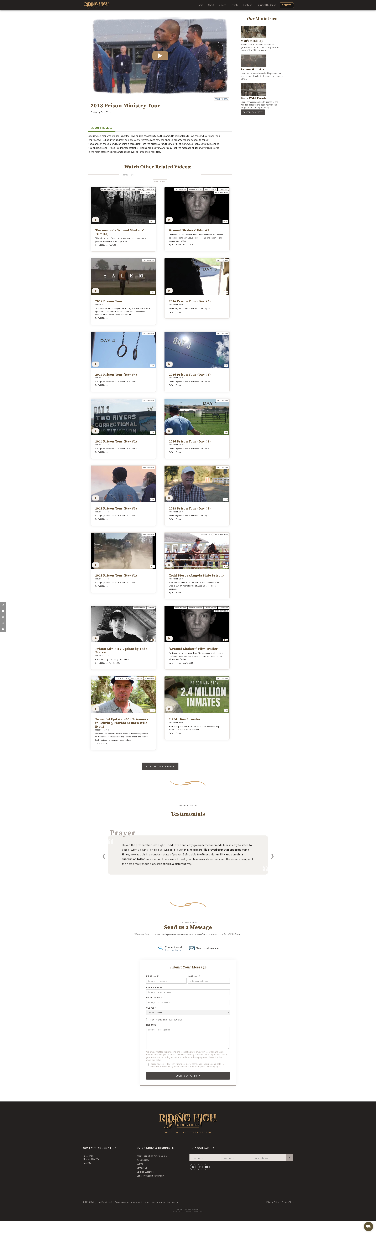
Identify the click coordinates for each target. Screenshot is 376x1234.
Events (234, 4)
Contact (247, 4)
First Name (152, 976)
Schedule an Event (252, 112)
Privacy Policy (272, 1202)
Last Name (194, 976)
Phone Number (154, 998)
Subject (151, 1008)
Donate (286, 5)
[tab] (101, 128)
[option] (188, 859)
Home (200, 4)
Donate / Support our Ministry (150, 1175)
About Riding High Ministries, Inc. (152, 1155)
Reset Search (160, 181)
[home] (96, 5)
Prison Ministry (221, 99)
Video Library (143, 1159)
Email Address (154, 987)
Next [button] (272, 855)
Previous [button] (103, 855)
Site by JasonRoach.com (188, 1210)
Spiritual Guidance (266, 4)
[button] (3, 605)
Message (151, 1025)
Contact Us (142, 1167)
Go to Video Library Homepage (160, 766)
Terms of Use (288, 1202)
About (211, 4)
